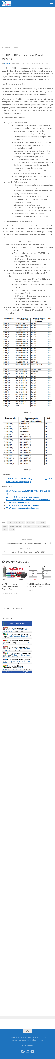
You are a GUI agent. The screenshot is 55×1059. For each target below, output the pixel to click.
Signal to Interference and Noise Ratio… (13, 668)
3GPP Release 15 (14, 522)
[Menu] (51, 3)
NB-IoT (18, 526)
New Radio (27, 526)
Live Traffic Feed (17, 623)
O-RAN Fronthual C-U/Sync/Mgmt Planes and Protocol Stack (12, 586)
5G (23, 522)
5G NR (5, 526)
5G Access (30, 522)
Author (7, 63)
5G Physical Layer (10, 48)
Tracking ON (24, 672)
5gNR (12, 526)
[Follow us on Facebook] (23, 1051)
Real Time (16, 672)
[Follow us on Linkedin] (27, 1051)
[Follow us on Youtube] (32, 1051)
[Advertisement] (27, 25)
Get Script (9, 672)
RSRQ (11, 529)
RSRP (5, 529)
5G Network (41, 522)
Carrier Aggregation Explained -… (19, 636)
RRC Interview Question (41, 526)
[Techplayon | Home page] (8, 3)
